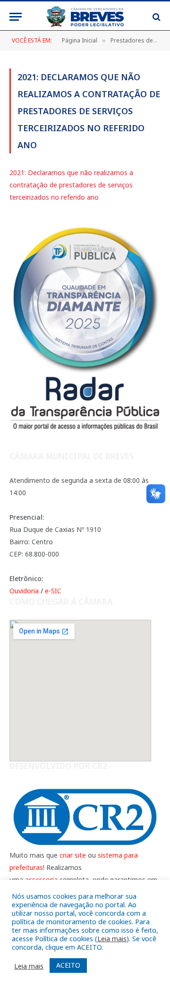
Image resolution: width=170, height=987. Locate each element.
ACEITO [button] (68, 965)
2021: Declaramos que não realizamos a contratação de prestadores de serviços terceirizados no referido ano (71, 185)
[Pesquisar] (156, 16)
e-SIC (53, 590)
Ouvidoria (24, 590)
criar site (73, 855)
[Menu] (15, 16)
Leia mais (112, 938)
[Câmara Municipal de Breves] (84, 16)
